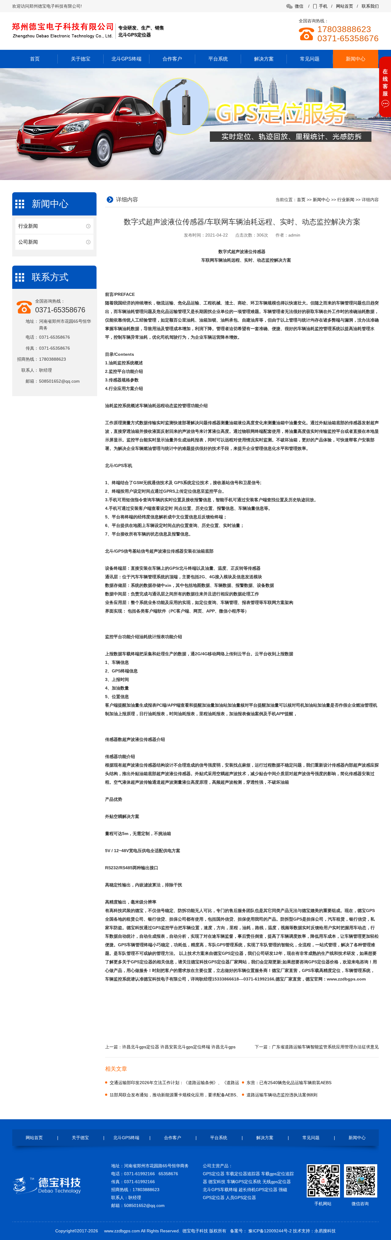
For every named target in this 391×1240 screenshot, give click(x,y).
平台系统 (218, 58)
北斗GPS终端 (126, 58)
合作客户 (172, 58)
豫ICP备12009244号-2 (269, 1230)
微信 (299, 6)
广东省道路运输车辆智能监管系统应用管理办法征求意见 (325, 1046)
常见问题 (310, 58)
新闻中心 (355, 58)
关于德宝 (80, 58)
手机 (323, 6)
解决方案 (264, 58)
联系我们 (370, 6)
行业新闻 (28, 226)
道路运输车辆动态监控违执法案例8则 (282, 1094)
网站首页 (344, 6)
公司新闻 (28, 242)
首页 (35, 58)
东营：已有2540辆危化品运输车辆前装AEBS (289, 1082)
